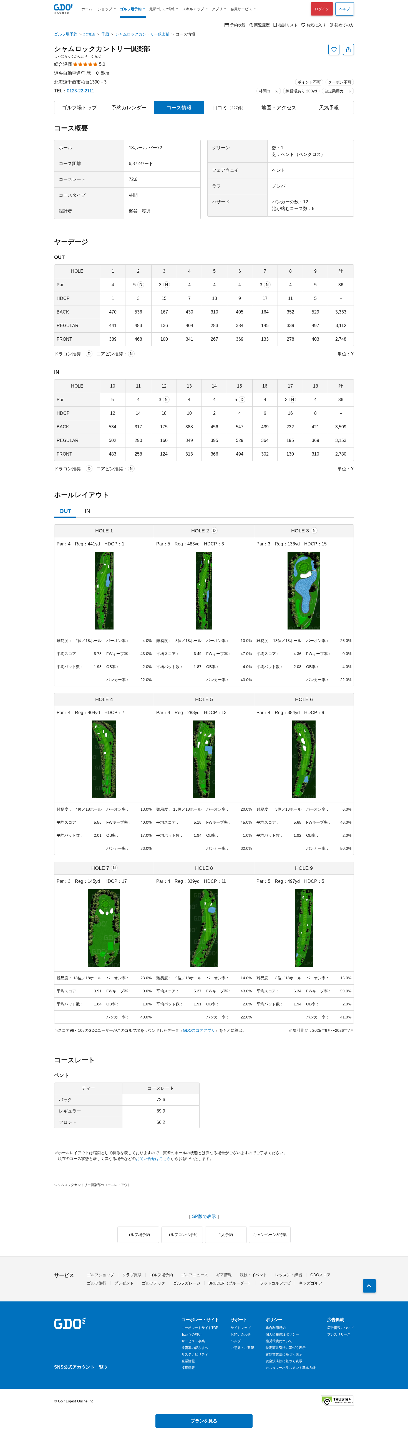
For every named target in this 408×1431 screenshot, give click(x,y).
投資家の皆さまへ (195, 1348)
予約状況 (238, 25)
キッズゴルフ (310, 1283)
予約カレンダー (129, 107)
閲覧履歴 (262, 25)
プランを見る (204, 1421)
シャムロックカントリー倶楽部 (142, 34)
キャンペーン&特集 (270, 1234)
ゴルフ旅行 (96, 1283)
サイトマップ (241, 1328)
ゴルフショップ (100, 1275)
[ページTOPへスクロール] (369, 1286)
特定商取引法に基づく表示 (286, 1348)
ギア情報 (224, 1275)
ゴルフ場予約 (65, 34)
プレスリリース (339, 1334)
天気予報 (329, 107)
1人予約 (226, 1234)
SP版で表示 (204, 1216)
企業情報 (188, 1361)
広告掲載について (340, 1328)
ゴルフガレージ (186, 1283)
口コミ (229, 107)
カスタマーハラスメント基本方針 (291, 1368)
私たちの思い (192, 1334)
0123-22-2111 (80, 91)
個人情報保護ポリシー (282, 1334)
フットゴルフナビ (275, 1283)
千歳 (105, 34)
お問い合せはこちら (153, 1158)
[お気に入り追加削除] (333, 49)
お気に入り (316, 25)
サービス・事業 (193, 1341)
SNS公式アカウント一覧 (79, 1367)
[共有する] (348, 49)
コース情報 (179, 107)
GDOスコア (320, 1275)
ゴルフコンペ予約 (182, 1234)
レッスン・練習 (288, 1275)
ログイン (322, 9)
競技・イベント (253, 1275)
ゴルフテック (153, 1283)
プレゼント (124, 1283)
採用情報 (188, 1368)
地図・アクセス (278, 107)
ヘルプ (344, 9)
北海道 (89, 34)
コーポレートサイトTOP (200, 1328)
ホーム (86, 9)
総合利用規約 (276, 1328)
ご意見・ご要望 (242, 1348)
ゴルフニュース (194, 1275)
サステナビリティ (195, 1354)
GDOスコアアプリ (199, 1030)
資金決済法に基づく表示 (284, 1361)
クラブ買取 (132, 1275)
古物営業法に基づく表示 (284, 1354)
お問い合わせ (241, 1334)
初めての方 (344, 25)
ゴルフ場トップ (79, 107)
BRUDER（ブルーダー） (230, 1283)
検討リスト (288, 25)
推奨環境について (279, 1341)
